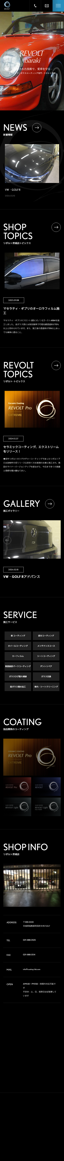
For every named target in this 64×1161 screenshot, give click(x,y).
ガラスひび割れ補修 (18, 676)
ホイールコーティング (18, 646)
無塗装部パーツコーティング (18, 666)
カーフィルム (18, 656)
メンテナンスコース (46, 646)
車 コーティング (18, 635)
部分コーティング (46, 635)
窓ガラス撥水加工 (18, 686)
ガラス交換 (46, 676)
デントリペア (46, 666)
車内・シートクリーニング (46, 686)
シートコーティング (46, 656)
